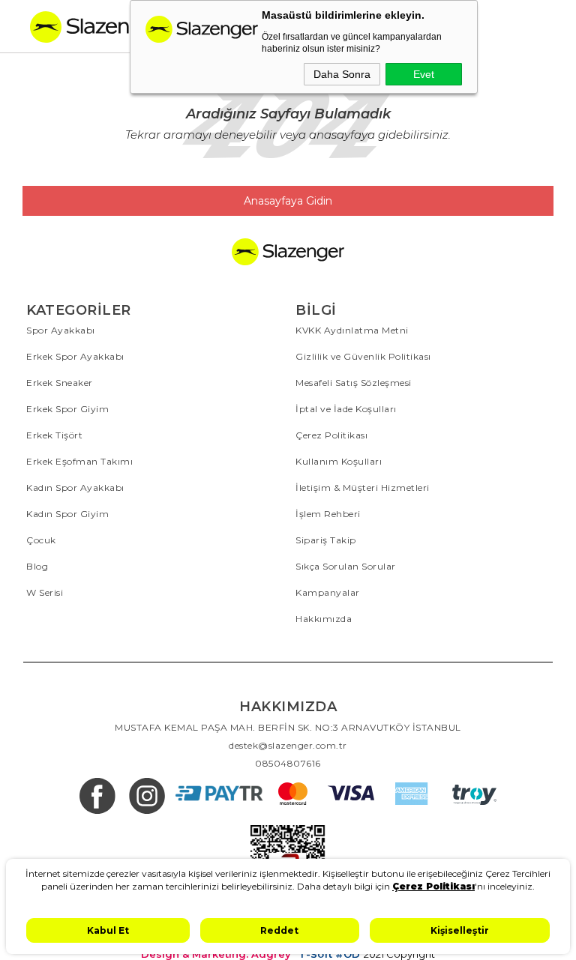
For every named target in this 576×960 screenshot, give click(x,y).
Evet (423, 74)
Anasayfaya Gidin (288, 201)
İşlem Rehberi (328, 513)
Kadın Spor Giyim (67, 513)
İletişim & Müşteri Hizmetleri (363, 487)
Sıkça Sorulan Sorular (346, 566)
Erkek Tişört (54, 435)
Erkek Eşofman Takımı (79, 461)
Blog (37, 566)
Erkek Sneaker (59, 382)
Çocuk (41, 540)
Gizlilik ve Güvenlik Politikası (363, 356)
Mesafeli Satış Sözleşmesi (354, 382)
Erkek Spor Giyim (67, 408)
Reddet (279, 930)
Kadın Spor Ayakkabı (75, 487)
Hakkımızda (324, 618)
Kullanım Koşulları (339, 461)
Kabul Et (108, 930)
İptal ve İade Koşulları (346, 408)
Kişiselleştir (459, 930)
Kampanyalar (328, 592)
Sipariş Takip (326, 540)
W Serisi (44, 592)
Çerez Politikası (332, 435)
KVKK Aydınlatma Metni (352, 330)
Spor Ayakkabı (60, 330)
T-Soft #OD (329, 954)
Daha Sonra (342, 74)
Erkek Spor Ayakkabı (75, 356)
